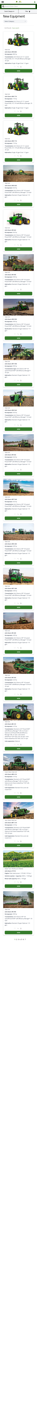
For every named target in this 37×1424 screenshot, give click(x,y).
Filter (26, 11)
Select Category (9, 11)
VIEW (18, 71)
